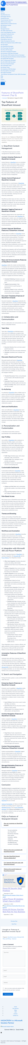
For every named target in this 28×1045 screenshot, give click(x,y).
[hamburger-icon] (3, 9)
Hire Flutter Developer (6, 72)
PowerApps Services (6, 16)
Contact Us (3, 81)
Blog (2, 76)
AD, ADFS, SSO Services (6, 30)
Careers (2, 79)
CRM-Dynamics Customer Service (9, 23)
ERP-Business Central (6, 25)
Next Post (14, 924)
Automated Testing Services (7, 34)
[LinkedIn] (1, 1033)
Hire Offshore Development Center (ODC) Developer (13, 74)
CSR (2, 77)
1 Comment (4, 98)
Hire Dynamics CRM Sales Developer (9, 53)
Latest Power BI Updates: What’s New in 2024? (13, 900)
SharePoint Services (5, 15)
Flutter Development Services (8, 41)
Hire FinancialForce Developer (8, 71)
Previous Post (14, 921)
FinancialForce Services (6, 39)
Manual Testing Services (6, 36)
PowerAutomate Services (7, 20)
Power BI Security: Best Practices (12, 889)
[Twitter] (1, 1034)
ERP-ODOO (3, 27)
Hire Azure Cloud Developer (7, 63)
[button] (14, 824)
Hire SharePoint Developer (7, 46)
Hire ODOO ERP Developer (7, 58)
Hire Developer (4, 44)
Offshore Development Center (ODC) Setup (11, 42)
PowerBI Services (5, 18)
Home (2, 11)
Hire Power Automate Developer (8, 51)
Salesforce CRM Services (6, 37)
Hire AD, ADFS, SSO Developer (8, 62)
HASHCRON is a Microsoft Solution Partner (11, 1021)
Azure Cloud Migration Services (8, 32)
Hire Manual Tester (5, 67)
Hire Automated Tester (6, 65)
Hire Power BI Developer (6, 50)
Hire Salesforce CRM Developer (8, 69)
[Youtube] (1, 1036)
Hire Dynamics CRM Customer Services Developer (12, 55)
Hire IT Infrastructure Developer (8, 60)
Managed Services (5, 29)
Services (3, 13)
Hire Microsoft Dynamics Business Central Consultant (13, 57)
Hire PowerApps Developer (7, 48)
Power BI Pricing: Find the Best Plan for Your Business (14, 910)
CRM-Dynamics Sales (6, 22)
